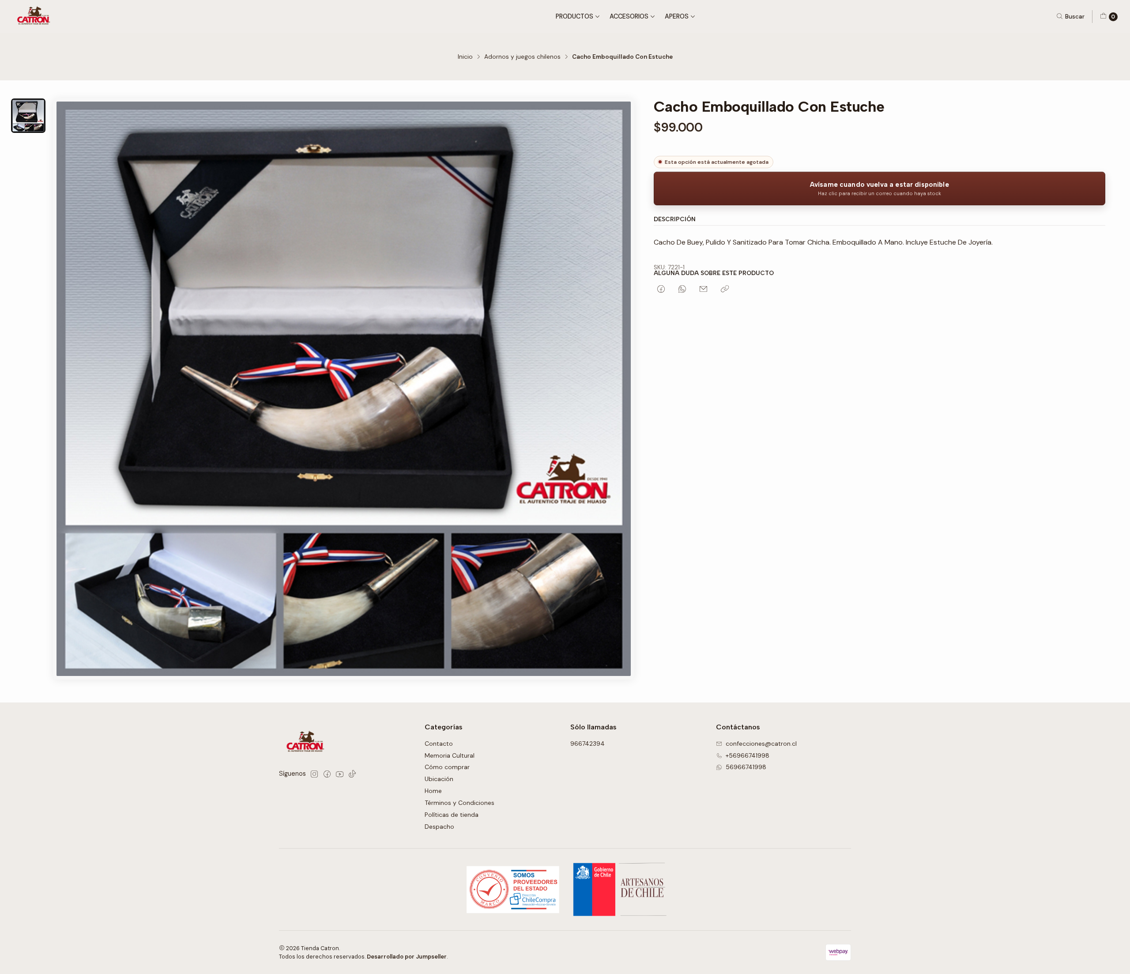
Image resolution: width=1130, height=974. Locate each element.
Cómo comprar (447, 767)
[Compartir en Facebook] (661, 290)
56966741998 (746, 767)
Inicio (465, 57)
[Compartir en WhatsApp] (682, 290)
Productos (574, 16)
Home (433, 791)
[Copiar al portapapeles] (724, 290)
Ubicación (439, 779)
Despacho (439, 827)
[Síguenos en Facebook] (327, 774)
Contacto (439, 743)
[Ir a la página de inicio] (35, 16)
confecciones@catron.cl (761, 743)
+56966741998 (747, 755)
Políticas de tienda (451, 815)
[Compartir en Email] (703, 290)
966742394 (587, 743)
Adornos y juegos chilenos (522, 57)
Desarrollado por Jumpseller (407, 956)
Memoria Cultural (450, 755)
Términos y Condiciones (459, 803)
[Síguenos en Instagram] (314, 774)
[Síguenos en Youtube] (339, 774)
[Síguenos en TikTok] (352, 774)
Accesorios (629, 16)
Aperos (677, 16)
